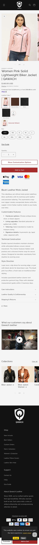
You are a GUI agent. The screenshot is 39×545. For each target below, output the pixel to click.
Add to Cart (19, 170)
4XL (28, 137)
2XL (12, 137)
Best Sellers (8, 440)
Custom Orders (9, 444)
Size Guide (5, 144)
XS (13, 133)
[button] (4, 5)
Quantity (4, 151)
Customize (6, 541)
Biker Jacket (7, 385)
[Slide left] (15, 65)
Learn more (27, 533)
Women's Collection (11, 454)
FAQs (6, 480)
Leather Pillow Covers (11, 458)
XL (5, 137)
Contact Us (8, 475)
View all (35, 361)
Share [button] (5, 306)
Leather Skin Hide (10, 463)
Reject (23, 538)
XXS (5, 133)
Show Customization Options (19, 162)
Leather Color (6, 95)
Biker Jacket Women (23, 386)
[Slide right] (24, 65)
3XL (20, 137)
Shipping (4, 86)
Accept (16, 538)
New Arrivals (8, 435)
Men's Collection (9, 449)
